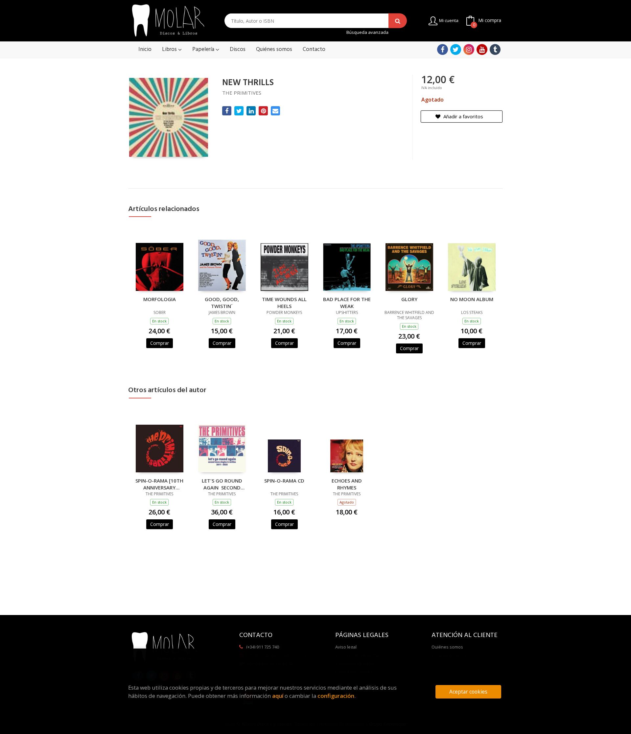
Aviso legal (346, 647)
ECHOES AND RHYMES (347, 483)
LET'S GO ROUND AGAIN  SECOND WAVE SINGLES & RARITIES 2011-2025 (221, 483)
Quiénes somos (447, 647)
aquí (277, 695)
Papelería (204, 49)
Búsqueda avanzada (367, 32)
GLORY (409, 299)
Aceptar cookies (468, 691)
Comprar (159, 343)
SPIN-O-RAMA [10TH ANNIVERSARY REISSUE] (159, 483)
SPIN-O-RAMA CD (284, 480)
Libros (170, 49)
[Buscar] (397, 20)
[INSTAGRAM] (468, 49)
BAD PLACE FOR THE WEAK (347, 302)
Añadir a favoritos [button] (462, 116)
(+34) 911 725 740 (262, 647)
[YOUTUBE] (482, 49)
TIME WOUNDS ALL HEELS (284, 302)
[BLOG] (495, 49)
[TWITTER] (455, 49)
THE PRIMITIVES (241, 92)
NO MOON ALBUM (471, 299)
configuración (335, 695)
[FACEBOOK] (442, 49)
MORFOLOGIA (159, 299)
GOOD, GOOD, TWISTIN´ (222, 302)
